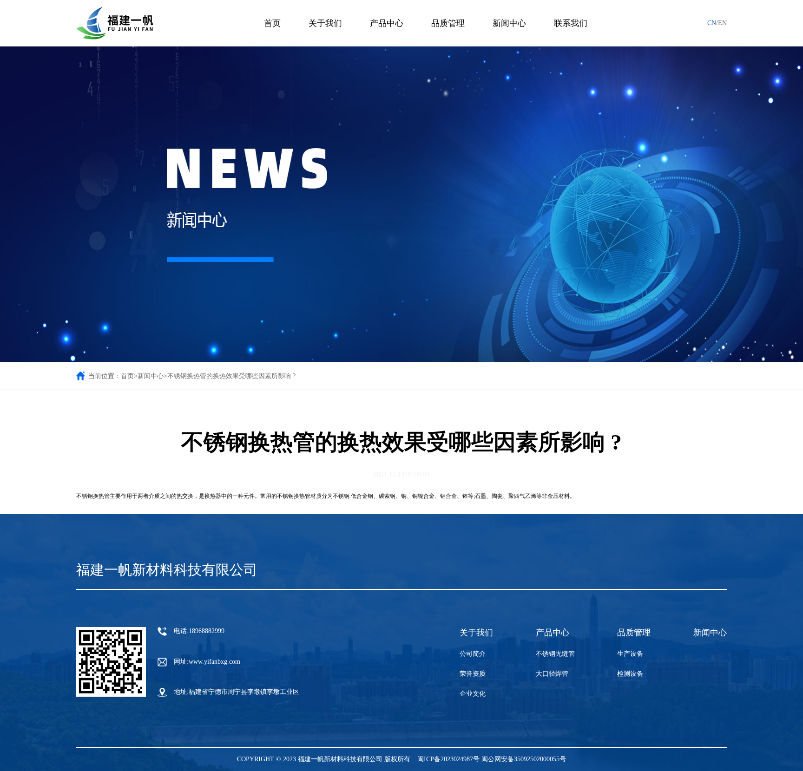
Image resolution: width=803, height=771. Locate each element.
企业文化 (473, 693)
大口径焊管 (552, 673)
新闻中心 (710, 632)
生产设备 (630, 653)
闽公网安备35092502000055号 (523, 759)
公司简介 (473, 653)
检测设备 (630, 673)
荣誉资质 (473, 673)
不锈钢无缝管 (555, 653)
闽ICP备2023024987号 (448, 759)
